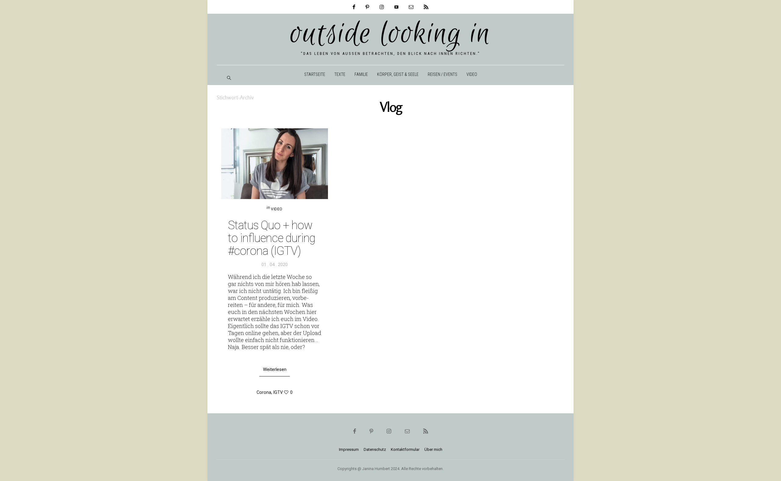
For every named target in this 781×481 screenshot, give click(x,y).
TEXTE (339, 74)
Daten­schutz (375, 449)
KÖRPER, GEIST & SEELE (398, 74)
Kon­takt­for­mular (405, 449)
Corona (264, 392)
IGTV (278, 392)
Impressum (349, 449)
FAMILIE (361, 74)
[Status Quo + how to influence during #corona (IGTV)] (274, 163)
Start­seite (314, 74)
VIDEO (471, 74)
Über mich (433, 449)
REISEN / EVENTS (442, 74)
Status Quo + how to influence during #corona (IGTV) (271, 238)
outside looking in (390, 34)
